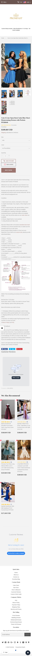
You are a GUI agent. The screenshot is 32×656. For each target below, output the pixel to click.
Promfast (11, 647)
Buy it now (8, 170)
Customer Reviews (16, 592)
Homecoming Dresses (16, 622)
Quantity (3, 152)
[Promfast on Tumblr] (20, 642)
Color (2, 145)
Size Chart (16, 587)
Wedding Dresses (16, 617)
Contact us (16, 577)
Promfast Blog (16, 579)
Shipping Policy (16, 607)
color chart (24, 215)
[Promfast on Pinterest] (8, 642)
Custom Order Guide (16, 594)
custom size (19, 232)
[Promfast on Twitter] (3, 642)
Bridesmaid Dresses (16, 620)
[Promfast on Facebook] (5, 642)
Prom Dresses (16, 615)
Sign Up (28, 634)
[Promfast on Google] (11, 642)
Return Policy (5, 322)
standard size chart (25, 224)
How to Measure (16, 589)
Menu (4, 2)
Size (2, 137)
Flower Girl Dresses (16, 624)
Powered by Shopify (20, 647)
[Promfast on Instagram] (15, 642)
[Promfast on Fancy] (28, 642)
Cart (21, 2)
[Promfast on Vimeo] (26, 642)
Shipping (3, 132)
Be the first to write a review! (16, 553)
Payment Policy (16, 604)
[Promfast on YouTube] (23, 642)
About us (16, 574)
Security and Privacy (16, 609)
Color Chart (16, 585)
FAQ (13, 322)
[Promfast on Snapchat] (18, 642)
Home (2, 38)
